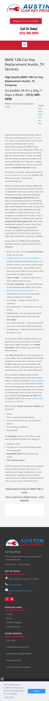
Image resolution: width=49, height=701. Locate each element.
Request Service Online (26, 21)
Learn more (9, 697)
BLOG (9, 618)
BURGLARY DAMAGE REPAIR (19, 654)
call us (37, 469)
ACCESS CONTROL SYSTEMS (19, 667)
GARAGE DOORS (14, 660)
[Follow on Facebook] (7, 599)
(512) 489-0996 (15, 585)
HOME (9, 614)
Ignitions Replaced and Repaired (20, 290)
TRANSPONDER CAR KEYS (18, 647)
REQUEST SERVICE (14, 622)
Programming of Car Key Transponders (23, 258)
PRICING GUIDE (13, 627)
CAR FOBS (11, 640)
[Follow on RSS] (12, 599)
